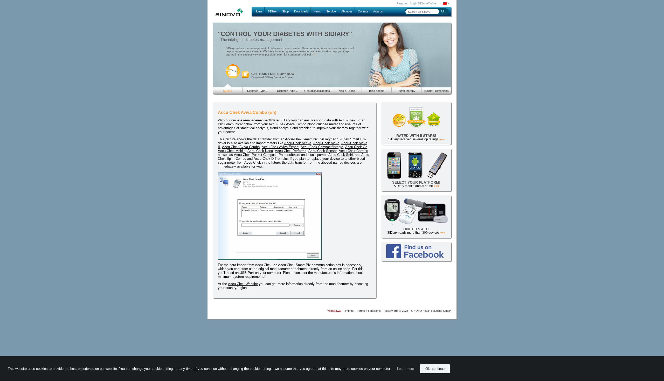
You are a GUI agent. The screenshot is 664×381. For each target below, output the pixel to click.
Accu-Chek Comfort (353, 151)
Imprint (349, 310)
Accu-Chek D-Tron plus (271, 159)
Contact (363, 11)
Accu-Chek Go (356, 147)
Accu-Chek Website (243, 284)
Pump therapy (406, 90)
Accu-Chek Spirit (341, 155)
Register (402, 3)
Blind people (376, 90)
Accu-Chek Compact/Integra (322, 147)
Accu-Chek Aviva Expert (280, 147)
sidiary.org (391, 310)
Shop (285, 11)
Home (258, 11)
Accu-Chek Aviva (326, 143)
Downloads (301, 11)
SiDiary (272, 11)
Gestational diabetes (317, 90)
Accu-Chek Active (297, 143)
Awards (378, 11)
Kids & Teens (346, 90)
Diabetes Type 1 (257, 90)
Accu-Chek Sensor (322, 151)
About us (346, 11)
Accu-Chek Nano (260, 151)
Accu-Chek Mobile (231, 151)
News (317, 11)
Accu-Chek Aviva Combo (241, 147)
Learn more (405, 369)
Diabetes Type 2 (287, 90)
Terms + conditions (369, 310)
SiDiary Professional (436, 90)
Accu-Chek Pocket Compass (256, 155)
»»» (314, 54)
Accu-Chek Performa (290, 151)
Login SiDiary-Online (423, 3)
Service (331, 11)
